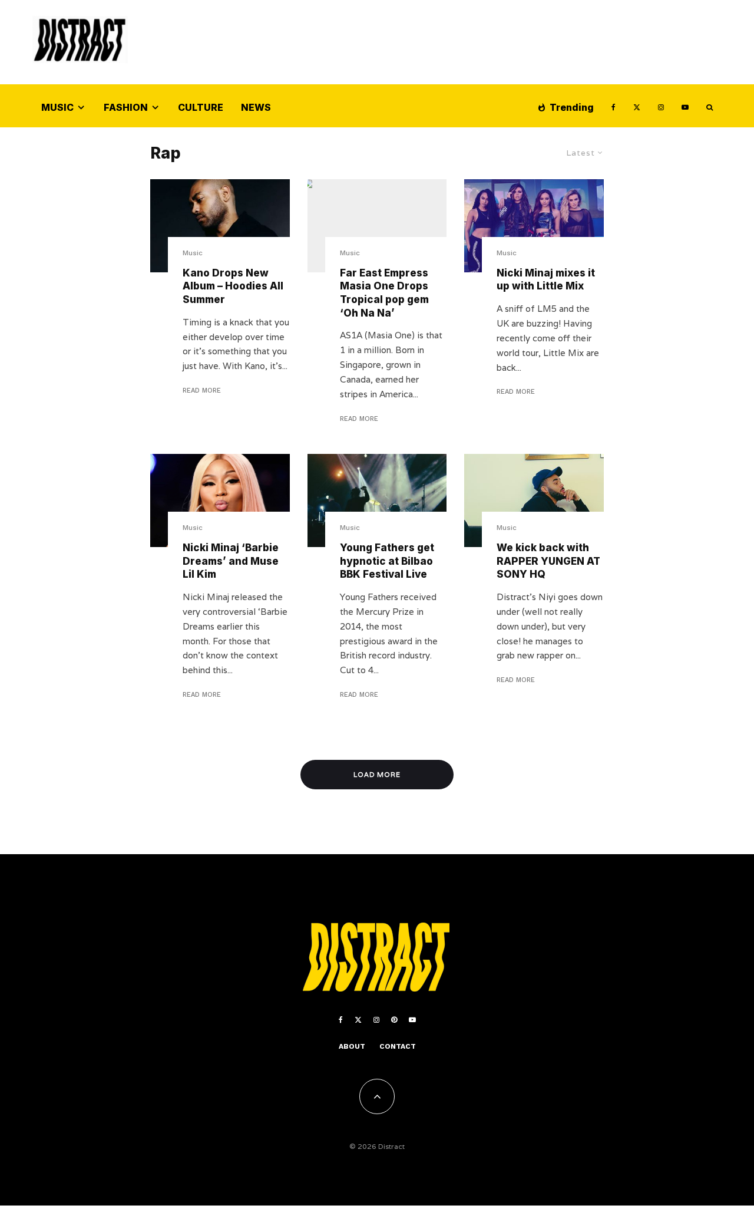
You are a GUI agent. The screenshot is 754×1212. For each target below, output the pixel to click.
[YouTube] (685, 105)
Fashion (126, 107)
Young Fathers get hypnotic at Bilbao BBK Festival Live (387, 561)
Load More (377, 774)
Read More (202, 390)
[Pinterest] (394, 1019)
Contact (397, 1046)
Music (57, 107)
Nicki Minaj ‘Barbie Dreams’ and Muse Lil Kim (231, 561)
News (256, 107)
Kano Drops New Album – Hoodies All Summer (233, 286)
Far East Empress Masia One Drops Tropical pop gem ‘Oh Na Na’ (384, 293)
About (352, 1046)
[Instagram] (661, 105)
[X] (636, 105)
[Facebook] (613, 105)
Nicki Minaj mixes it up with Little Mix (546, 279)
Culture (200, 107)
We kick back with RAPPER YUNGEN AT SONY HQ (548, 561)
